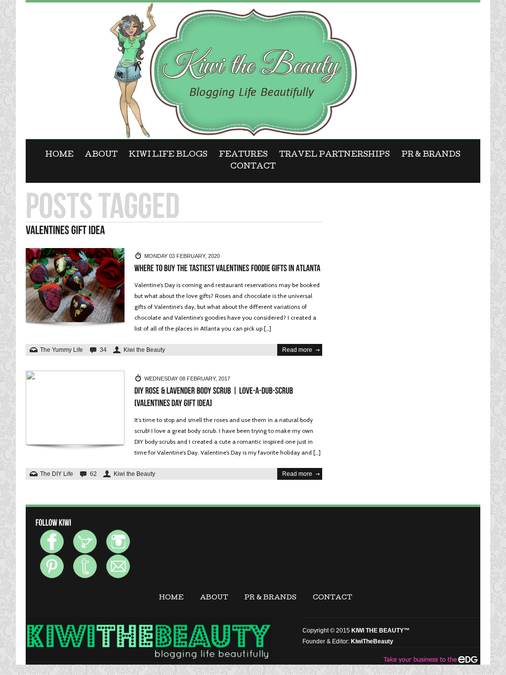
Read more (297, 349)
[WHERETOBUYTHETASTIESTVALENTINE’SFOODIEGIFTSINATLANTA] (227, 268)
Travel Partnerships (334, 155)
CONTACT (253, 167)
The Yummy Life (61, 349)
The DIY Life (56, 473)
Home (59, 155)
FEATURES (243, 155)
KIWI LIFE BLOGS (168, 155)
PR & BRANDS (431, 155)
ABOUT (101, 155)
